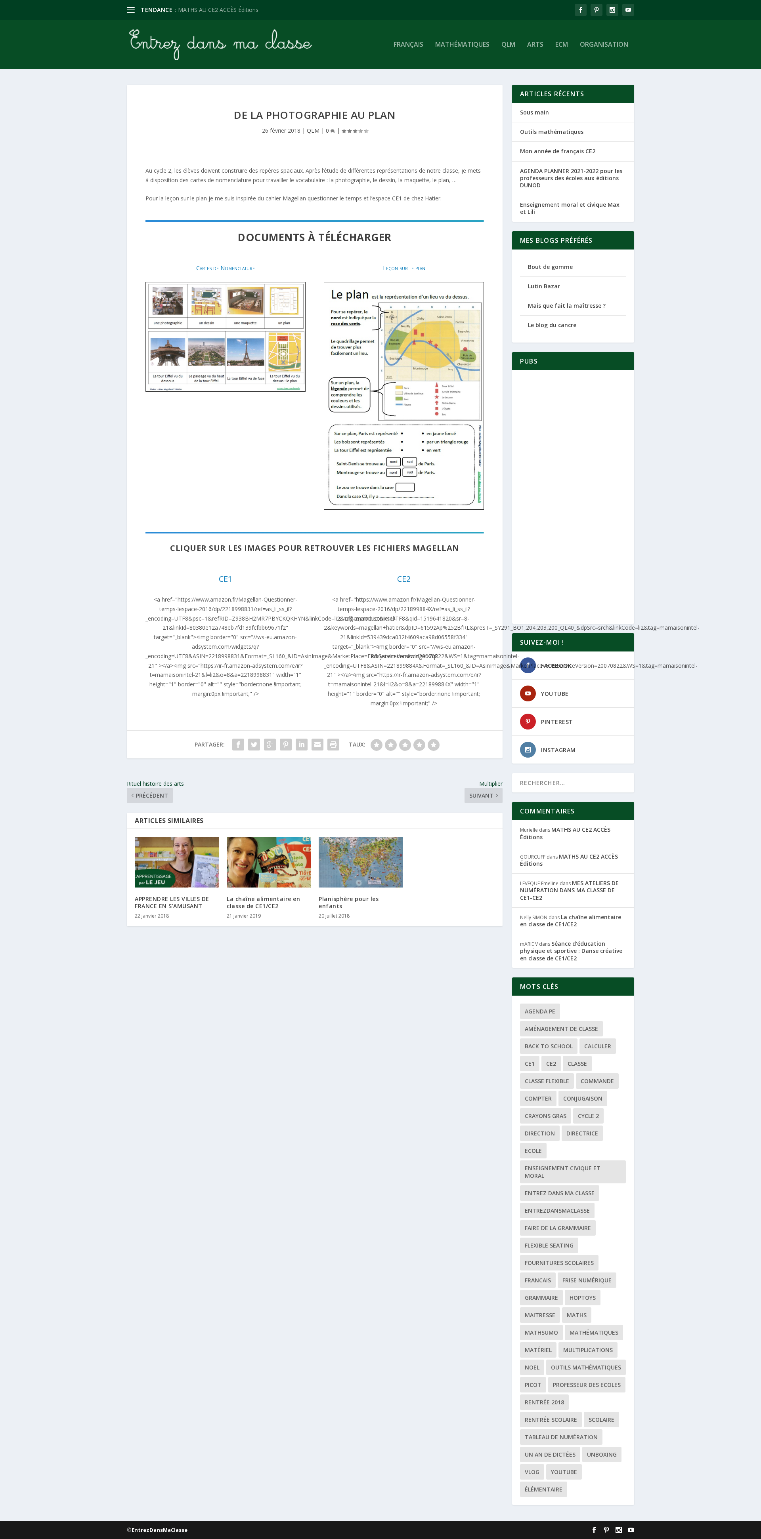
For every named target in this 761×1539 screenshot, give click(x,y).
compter (538, 1098)
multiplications (588, 1350)
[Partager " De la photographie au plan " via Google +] (270, 744)
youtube (564, 1472)
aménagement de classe (561, 1028)
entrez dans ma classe (560, 1193)
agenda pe (540, 1011)
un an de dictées (550, 1454)
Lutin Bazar (544, 286)
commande (597, 1081)
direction (540, 1133)
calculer (597, 1046)
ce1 (530, 1063)
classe (577, 1063)
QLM (508, 45)
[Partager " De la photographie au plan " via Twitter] (254, 744)
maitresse (540, 1315)
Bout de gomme (550, 266)
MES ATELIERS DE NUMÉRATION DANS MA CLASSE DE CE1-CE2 (569, 890)
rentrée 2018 (544, 1402)
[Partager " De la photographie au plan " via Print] (333, 744)
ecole (533, 1150)
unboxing (602, 1454)
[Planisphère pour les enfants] (361, 862)
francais (538, 1280)
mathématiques (594, 1332)
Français (408, 45)
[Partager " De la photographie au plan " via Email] (317, 744)
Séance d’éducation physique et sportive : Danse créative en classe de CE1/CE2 (571, 951)
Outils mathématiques (551, 131)
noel (532, 1367)
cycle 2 (588, 1116)
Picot (533, 1385)
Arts (535, 45)
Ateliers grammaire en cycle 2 (216, 9)
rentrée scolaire (551, 1419)
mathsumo (541, 1332)
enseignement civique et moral (562, 1171)
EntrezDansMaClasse (159, 1529)
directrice (582, 1133)
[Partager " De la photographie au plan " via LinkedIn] (302, 744)
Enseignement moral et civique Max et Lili (570, 208)
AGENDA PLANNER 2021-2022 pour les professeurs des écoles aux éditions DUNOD (571, 178)
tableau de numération (561, 1437)
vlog (532, 1472)
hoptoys (583, 1297)
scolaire (601, 1419)
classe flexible (547, 1081)
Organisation (604, 45)
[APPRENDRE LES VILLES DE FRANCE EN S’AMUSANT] (177, 862)
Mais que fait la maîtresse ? (567, 305)
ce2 (551, 1063)
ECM (561, 45)
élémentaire (543, 1489)
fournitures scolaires (559, 1263)
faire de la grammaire (558, 1228)
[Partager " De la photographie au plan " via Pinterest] (286, 744)
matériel (538, 1350)
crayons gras (545, 1116)
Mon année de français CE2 (557, 151)
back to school (549, 1046)
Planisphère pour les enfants (349, 902)
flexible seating (549, 1245)
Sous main (534, 112)
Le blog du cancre (552, 325)
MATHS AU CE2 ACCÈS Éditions (565, 833)
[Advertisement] (573, 497)
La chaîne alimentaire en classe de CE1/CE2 (263, 902)
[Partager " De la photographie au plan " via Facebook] (238, 744)
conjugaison (582, 1098)
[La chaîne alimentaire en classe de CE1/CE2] (269, 862)
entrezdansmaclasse (557, 1210)
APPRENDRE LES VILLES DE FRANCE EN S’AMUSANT (172, 902)
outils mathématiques (586, 1367)
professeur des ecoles (587, 1385)
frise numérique (587, 1280)
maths (577, 1315)
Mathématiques (462, 45)
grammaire (541, 1297)
